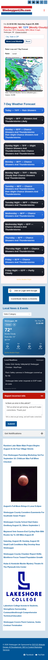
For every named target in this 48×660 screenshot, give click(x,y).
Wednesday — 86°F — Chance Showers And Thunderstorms (20, 214)
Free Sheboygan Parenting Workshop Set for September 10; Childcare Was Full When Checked (23, 458)
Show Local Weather (14, 41)
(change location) (21, 32)
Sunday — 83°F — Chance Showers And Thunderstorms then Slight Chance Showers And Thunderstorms (21, 133)
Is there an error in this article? (18, 403)
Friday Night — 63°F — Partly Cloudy (19, 271)
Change (8, 324)
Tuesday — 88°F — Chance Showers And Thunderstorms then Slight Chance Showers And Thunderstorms (21, 190)
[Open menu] (44, 10)
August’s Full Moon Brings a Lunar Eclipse (22, 506)
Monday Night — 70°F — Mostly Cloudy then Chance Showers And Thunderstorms (21, 175)
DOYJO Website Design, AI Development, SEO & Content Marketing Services (24, 647)
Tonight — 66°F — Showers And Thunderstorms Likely (21, 119)
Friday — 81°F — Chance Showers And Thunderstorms (19, 260)
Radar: (7, 53)
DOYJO (14, 388)
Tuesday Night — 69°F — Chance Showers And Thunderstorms (21, 203)
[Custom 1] (45, 2)
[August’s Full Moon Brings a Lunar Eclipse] (24, 484)
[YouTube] (33, 2)
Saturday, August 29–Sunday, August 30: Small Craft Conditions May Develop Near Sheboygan (21, 544)
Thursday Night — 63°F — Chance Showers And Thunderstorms (22, 250)
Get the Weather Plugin (24, 279)
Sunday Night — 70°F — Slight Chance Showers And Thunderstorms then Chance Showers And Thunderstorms (20, 149)
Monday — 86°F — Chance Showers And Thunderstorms (19, 163)
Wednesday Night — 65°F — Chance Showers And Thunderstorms (19, 227)
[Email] (37, 2)
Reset (28, 41)
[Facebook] (29, 2)
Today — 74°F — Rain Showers (20, 110)
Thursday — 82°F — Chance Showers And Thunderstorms (19, 239)
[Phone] (41, 2)
